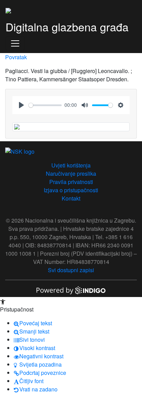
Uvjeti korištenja (71, 165)
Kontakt (71, 198)
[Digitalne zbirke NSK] (8, 10)
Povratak (16, 57)
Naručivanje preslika (71, 173)
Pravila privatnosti (71, 182)
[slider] (45, 105)
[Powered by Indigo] (71, 290)
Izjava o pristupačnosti (71, 190)
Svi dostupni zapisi (71, 270)
